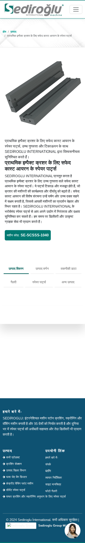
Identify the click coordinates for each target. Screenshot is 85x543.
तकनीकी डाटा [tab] (68, 268)
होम (4, 31)
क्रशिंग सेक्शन (13, 464)
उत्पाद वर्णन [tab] (42, 268)
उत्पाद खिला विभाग (15, 470)
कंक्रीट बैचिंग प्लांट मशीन (19, 483)
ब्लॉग (48, 471)
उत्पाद (13, 31)
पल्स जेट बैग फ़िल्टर (16, 477)
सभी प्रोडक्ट (12, 457)
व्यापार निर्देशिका (53, 477)
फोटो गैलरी (51, 491)
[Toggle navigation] (76, 9)
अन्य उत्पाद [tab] (68, 282)
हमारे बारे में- (51, 457)
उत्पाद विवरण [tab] (16, 268)
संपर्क (48, 464)
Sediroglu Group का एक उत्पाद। (58, 525)
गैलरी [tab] (13, 282)
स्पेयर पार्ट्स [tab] (39, 282)
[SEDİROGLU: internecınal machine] (34, 9)
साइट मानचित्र (53, 484)
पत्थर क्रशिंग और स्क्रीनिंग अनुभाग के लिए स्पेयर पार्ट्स (22, 496)
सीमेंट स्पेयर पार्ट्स (15, 490)
